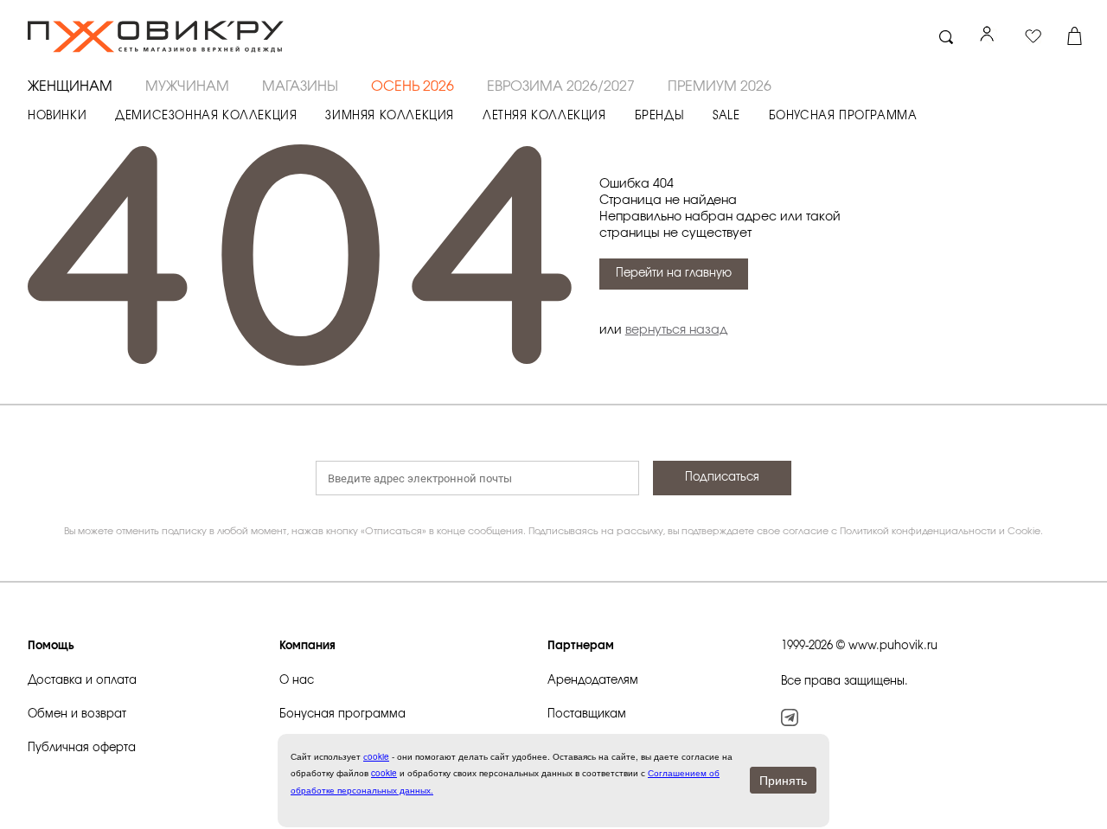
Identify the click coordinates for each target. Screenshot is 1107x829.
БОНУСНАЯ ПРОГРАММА (843, 116)
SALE (726, 116)
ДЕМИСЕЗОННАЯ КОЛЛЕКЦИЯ (206, 116)
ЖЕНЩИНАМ (70, 86)
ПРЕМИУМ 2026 (719, 86)
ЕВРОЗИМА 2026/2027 (561, 86)
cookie (384, 773)
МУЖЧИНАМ (187, 86)
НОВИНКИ (57, 116)
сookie (376, 756)
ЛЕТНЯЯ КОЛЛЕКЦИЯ (544, 116)
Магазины (300, 86)
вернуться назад (676, 330)
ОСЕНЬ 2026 (412, 86)
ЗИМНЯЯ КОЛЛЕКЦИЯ (389, 116)
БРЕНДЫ (660, 116)
